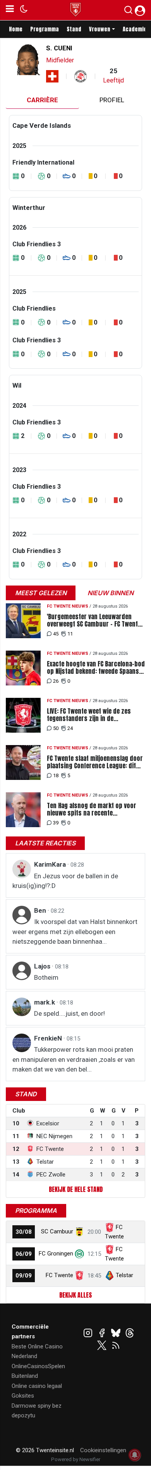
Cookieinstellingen (103, 1450)
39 (55, 823)
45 (55, 634)
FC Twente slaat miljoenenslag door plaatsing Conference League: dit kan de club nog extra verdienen (95, 762)
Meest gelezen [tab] (41, 593)
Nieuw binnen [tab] (111, 593)
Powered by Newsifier (75, 1459)
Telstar (124, 1275)
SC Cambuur (57, 1231)
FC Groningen (56, 1253)
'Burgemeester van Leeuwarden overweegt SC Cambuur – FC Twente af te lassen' (94, 620)
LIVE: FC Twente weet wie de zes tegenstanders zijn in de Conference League (89, 715)
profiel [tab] (112, 100)
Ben (41, 910)
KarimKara (50, 864)
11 (70, 634)
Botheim (46, 977)
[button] (128, 11)
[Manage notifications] (135, 1455)
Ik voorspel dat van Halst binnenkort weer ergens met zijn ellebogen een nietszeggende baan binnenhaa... (74, 931)
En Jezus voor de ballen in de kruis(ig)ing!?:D (65, 881)
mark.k (45, 1002)
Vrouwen (99, 29)
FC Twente (59, 1275)
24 (70, 728)
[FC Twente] (79, 1275)
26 (55, 681)
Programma (44, 29)
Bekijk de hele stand (76, 1189)
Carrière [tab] (42, 100)
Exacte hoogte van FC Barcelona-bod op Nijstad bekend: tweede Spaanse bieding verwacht (96, 667)
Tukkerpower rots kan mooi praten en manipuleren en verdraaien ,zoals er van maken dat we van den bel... (73, 1059)
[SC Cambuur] (79, 1231)
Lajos (43, 966)
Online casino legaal (37, 1385)
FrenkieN (48, 1038)
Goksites (23, 1395)
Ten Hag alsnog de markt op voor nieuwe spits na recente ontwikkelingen (91, 809)
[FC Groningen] (79, 1253)
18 (55, 775)
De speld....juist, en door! (69, 1013)
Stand (74, 29)
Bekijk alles (75, 1295)
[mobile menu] (10, 10)
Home (15, 29)
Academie (135, 29)
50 (55, 728)
